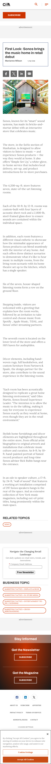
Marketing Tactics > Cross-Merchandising (18, 610)
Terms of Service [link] (33, 713)
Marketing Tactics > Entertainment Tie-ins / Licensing (24, 602)
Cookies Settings (25, 727)
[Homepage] (6, 5)
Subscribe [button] (25, 657)
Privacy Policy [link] (16, 713)
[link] (6, 74)
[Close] (47, 734)
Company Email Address (20, 564)
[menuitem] (6, 74)
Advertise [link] (36, 705)
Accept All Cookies (25, 759)
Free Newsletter (25, 572)
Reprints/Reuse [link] (20, 720)
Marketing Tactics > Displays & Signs (22, 589)
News (7, 524)
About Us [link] (14, 705)
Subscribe (14, 15)
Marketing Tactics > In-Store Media (21, 595)
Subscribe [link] (25, 705)
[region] (25, 747)
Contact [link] (34, 720)
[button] (46, 4)
